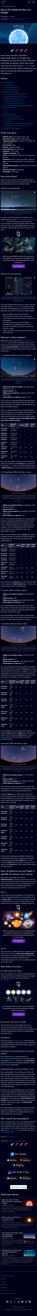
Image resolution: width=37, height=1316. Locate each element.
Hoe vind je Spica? (7, 85)
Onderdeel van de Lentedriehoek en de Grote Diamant (18, 123)
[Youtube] (22, 1302)
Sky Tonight (17, 306)
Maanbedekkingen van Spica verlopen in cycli (16, 125)
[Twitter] (16, 51)
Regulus (13, 1060)
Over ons (3, 1290)
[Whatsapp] (25, 51)
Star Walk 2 (26, 66)
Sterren (11, 19)
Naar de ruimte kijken (20, 19)
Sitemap (30, 1309)
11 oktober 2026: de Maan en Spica (14, 98)
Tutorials (3, 1278)
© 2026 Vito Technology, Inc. (18, 1307)
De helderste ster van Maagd (12, 116)
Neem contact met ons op (8, 1293)
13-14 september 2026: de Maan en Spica (15, 96)
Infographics (4, 1284)
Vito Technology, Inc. (19, 44)
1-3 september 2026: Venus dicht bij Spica (15, 94)
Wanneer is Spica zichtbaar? (10, 92)
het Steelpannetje (13, 1130)
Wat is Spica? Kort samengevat (11, 128)
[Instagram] (11, 1302)
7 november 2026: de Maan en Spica (14, 101)
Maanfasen (4, 1287)
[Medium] (19, 1302)
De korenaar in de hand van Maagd (13, 119)
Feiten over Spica (7, 82)
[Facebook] (12, 51)
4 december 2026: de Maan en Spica (14, 103)
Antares (10, 465)
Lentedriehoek (5, 1058)
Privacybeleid (8, 1309)
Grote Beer (33, 211)
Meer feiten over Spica (9, 114)
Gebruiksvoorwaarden (17, 1309)
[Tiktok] (26, 1302)
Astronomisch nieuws (8, 6)
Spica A (6, 110)
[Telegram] (20, 51)
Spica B (6, 112)
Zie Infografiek (18, 266)
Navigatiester (7, 121)
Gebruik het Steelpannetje (11, 87)
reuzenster (14, 899)
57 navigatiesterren (18, 1040)
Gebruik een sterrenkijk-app (11, 89)
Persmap (25, 1309)
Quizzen (3, 1281)
